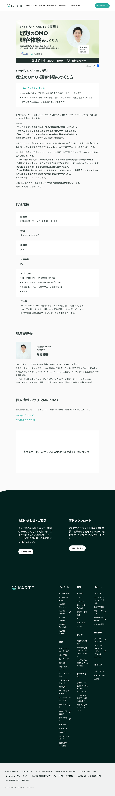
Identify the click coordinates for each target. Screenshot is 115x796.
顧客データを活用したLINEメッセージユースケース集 (82, 687)
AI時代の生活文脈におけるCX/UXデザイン (82, 652)
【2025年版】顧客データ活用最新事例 (82, 698)
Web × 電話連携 (63, 712)
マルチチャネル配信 (64, 692)
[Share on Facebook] (98, 65)
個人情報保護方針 (12, 780)
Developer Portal (98, 618)
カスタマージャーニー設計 (65, 698)
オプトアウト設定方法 (43, 771)
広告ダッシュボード (64, 737)
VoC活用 (62, 724)
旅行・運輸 (81, 622)
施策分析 (62, 663)
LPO (61, 732)
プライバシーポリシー (87, 771)
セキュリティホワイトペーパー (17, 776)
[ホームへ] (14, 5)
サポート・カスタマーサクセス (99, 600)
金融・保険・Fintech (82, 606)
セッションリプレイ (64, 668)
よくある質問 (99, 624)
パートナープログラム (98, 640)
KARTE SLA (99, 675)
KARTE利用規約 (11, 771)
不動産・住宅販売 (82, 613)
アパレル (80, 593)
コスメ (79, 597)
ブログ (96, 593)
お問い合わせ (26, 551)
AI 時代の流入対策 (82, 642)
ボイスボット (63, 719)
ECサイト (80, 601)
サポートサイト (98, 612)
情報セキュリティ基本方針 (66, 771)
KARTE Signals (62, 618)
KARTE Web (64, 593)
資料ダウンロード (102, 6)
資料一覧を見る (77, 548)
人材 (78, 618)
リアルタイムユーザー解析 (64, 649)
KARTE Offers (62, 632)
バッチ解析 (63, 655)
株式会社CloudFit (24, 419)
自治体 (79, 626)
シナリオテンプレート (64, 681)
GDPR (96, 679)
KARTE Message (63, 605)
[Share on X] (94, 66)
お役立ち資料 (82, 675)
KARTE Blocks (62, 612)
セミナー (81, 635)
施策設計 (62, 687)
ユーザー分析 (64, 659)
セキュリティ (99, 671)
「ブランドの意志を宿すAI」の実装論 (82, 663)
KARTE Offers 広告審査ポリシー (90, 776)
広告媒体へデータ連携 (64, 744)
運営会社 (25, 780)
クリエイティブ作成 (65, 674)
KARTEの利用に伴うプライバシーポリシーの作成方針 (53, 776)
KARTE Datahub (62, 625)
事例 (79, 587)
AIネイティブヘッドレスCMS (82, 708)
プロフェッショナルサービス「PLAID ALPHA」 (98, 651)
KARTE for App (63, 598)
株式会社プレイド (24, 415)
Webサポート (63, 705)
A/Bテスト (63, 728)
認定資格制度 (99, 607)
